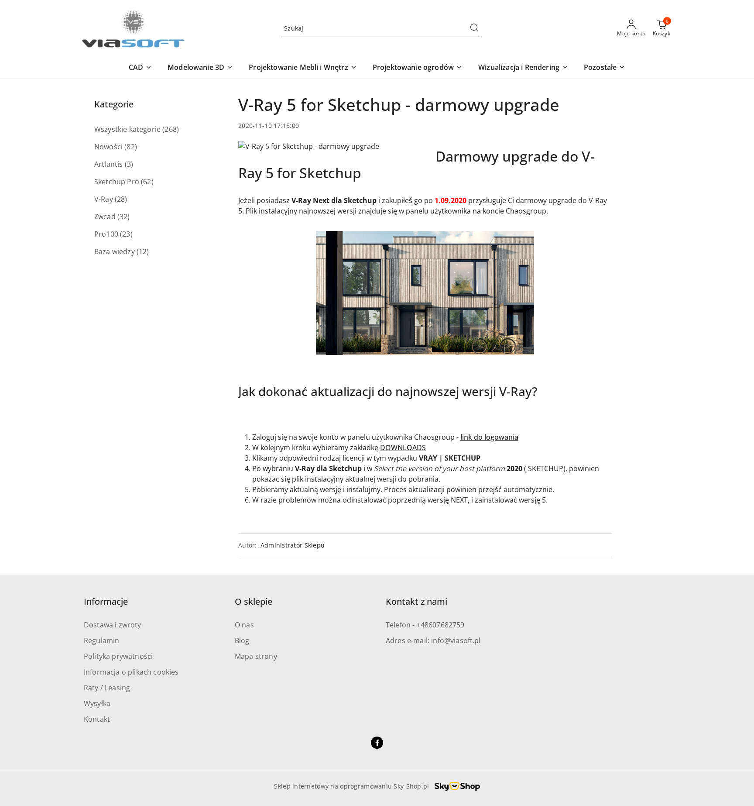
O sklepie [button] (253, 601)
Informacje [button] (106, 601)
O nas (244, 625)
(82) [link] (130, 147)
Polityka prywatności (118, 656)
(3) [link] (129, 164)
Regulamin (101, 640)
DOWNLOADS (403, 447)
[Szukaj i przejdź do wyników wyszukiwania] (474, 28)
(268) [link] (170, 129)
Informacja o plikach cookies (131, 672)
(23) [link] (126, 234)
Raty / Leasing (107, 687)
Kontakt (97, 719)
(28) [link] (121, 199)
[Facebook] (377, 743)
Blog (242, 640)
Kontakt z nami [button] (416, 601)
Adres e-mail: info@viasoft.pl (433, 640)
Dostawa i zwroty (112, 625)
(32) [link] (123, 216)
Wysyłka (97, 703)
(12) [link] (143, 251)
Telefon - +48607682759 (425, 625)
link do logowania (489, 437)
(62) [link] (147, 181)
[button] (140, 68)
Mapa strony (256, 656)
